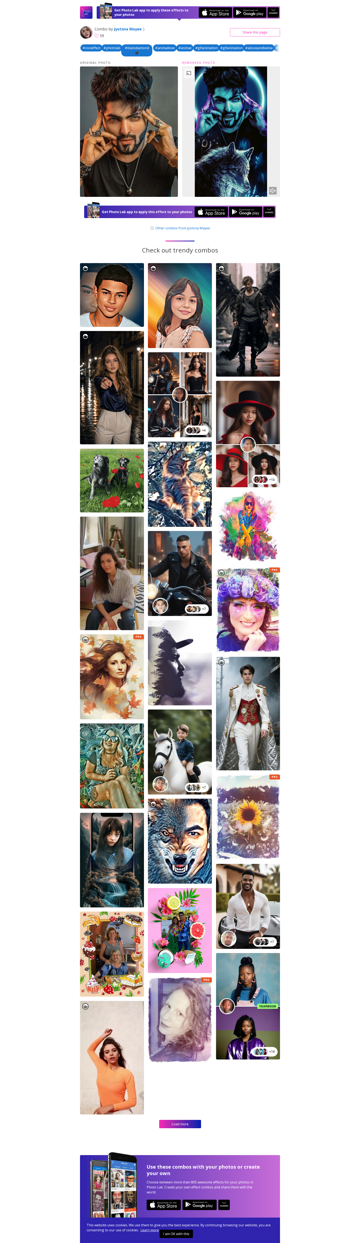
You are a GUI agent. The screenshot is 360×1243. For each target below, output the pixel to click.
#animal (184, 48)
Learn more (149, 1230)
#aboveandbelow (258, 48)
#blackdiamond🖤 (137, 50)
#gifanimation (206, 48)
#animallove (165, 48)
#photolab (112, 48)
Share (255, 32)
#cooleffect (91, 48)
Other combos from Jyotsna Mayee (182, 228)
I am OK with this (176, 1234)
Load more (180, 1124)
